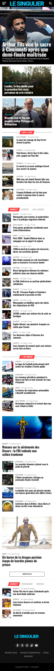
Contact (46, 652)
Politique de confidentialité (30, 652)
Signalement (28, 656)
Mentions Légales (11, 652)
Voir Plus (27, 574)
